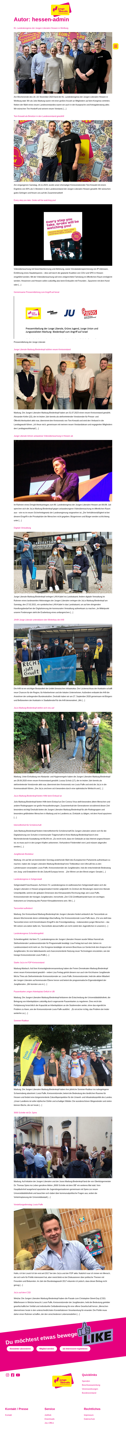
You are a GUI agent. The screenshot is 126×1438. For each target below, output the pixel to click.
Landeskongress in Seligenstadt (28, 879)
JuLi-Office (49, 1423)
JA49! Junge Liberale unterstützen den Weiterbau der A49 (39, 620)
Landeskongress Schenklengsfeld (28, 933)
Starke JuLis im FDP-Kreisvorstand (29, 962)
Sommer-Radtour (21, 1021)
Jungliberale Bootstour (23, 854)
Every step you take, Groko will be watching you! (35, 200)
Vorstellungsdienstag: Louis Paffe (28, 1205)
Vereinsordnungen (90, 1389)
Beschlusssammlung (91, 1385)
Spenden (86, 1381)
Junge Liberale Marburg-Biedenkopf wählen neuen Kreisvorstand (42, 349)
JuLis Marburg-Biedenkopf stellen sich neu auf (34, 708)
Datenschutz (89, 1419)
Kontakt (8, 1415)
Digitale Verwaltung (22, 528)
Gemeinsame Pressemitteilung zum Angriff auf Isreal (36, 292)
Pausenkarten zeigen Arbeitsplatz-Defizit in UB (34, 992)
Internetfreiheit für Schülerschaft (27, 825)
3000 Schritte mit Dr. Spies (25, 1113)
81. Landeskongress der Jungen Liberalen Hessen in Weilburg (41, 28)
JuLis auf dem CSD (22, 1292)
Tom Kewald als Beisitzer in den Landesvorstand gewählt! (39, 116)
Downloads (50, 1419)
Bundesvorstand (89, 1393)
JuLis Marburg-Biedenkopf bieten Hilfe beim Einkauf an (38, 796)
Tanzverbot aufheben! (23, 908)
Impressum (89, 1415)
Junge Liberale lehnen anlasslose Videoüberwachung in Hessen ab (43, 436)
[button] (115, 46)
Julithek (48, 1415)
